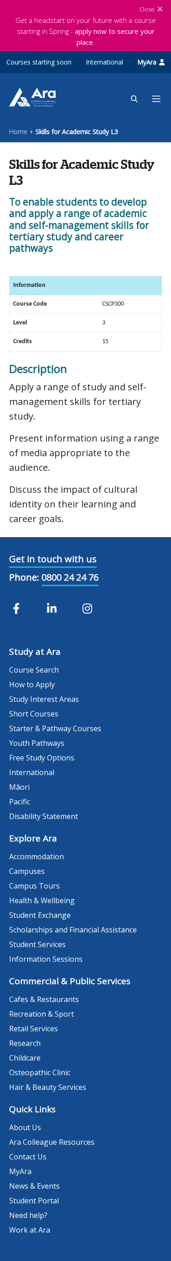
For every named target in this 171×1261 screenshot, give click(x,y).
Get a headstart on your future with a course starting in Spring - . (86, 31)
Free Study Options (41, 758)
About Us (25, 1127)
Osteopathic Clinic (39, 1072)
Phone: (24, 577)
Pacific (19, 802)
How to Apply (32, 684)
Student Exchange (40, 915)
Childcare (25, 1058)
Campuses (27, 871)
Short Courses (33, 714)
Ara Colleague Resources (51, 1142)
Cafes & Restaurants (44, 999)
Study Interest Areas (44, 699)
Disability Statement (43, 816)
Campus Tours (34, 886)
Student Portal (34, 1201)
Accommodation (36, 856)
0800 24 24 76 (69, 577)
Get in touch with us (53, 559)
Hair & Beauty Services (47, 1087)
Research (25, 1043)
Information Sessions (46, 959)
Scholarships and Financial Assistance (73, 930)
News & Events (34, 1186)
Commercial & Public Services (69, 981)
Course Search (34, 670)
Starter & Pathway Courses (55, 728)
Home (18, 131)
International (104, 62)
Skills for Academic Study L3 (77, 131)
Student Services (37, 944)
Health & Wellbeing (42, 900)
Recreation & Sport (41, 1014)
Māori (19, 787)
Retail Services (33, 1029)
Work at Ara (29, 1230)
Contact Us (28, 1157)
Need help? (28, 1215)
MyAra (146, 62)
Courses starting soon (39, 62)
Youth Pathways (36, 743)
